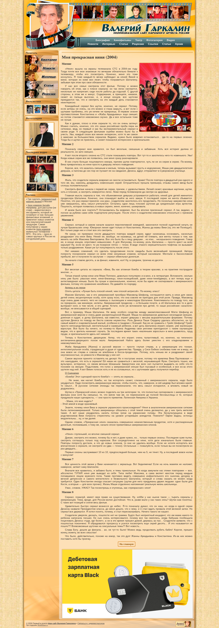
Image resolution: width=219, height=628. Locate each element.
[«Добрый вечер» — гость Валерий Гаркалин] (31, 159)
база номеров (43, 229)
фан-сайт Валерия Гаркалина (62, 623)
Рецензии (138, 43)
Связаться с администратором (91, 623)
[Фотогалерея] (41, 146)
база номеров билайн (39, 205)
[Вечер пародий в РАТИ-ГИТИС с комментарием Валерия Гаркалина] (31, 187)
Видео (171, 40)
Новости (93, 43)
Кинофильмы (122, 40)
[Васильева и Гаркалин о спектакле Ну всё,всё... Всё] (41, 187)
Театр (138, 40)
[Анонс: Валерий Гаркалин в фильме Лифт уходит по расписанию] (52, 159)
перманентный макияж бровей (41, 200)
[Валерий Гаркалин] (49, 25)
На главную (127, 544)
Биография (103, 40)
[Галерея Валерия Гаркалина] (135, 11)
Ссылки (153, 43)
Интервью (108, 43)
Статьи (123, 43)
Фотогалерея (154, 40)
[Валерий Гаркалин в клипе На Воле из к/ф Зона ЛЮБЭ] (52, 187)
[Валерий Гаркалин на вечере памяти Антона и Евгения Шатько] (41, 159)
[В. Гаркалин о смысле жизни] (42, 182)
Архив (179, 43)
